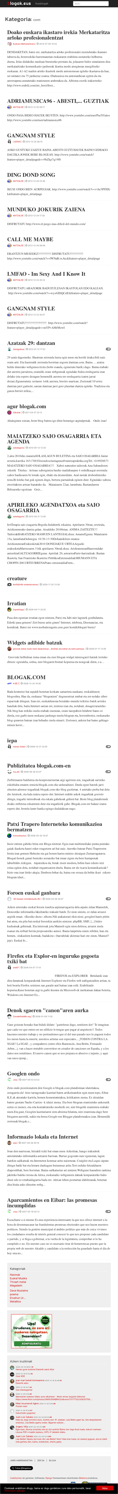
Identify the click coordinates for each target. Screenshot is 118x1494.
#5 (31, 1394)
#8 (51, 1417)
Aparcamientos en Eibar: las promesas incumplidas (52, 1202)
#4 (31, 1387)
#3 (61, 1380)
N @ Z (16, 683)
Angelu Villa (22, 1426)
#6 (54, 1403)
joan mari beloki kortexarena (30, 1380)
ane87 (16, 967)
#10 (49, 1436)
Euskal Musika (18, 1278)
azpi (15, 1143)
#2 (32, 1373)
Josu (15, 1079)
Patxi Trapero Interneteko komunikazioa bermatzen (54, 826)
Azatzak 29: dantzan (31, 343)
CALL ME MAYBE (30, 239)
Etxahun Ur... (18, 1297)
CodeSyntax (16, 1478)
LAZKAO (17, 141)
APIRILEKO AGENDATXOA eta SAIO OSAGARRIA (53, 507)
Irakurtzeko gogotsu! (25, 1413)
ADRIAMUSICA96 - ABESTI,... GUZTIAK (58, 101)
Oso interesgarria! (24, 1390)
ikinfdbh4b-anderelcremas (25, 584)
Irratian (16, 603)
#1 (32, 1367)
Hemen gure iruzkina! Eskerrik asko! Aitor (35, 1369)
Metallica (15, 1301)
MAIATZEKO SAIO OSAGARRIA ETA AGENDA (54, 438)
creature (17, 578)
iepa (12, 740)
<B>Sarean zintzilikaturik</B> (27, 899)
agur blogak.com (26, 406)
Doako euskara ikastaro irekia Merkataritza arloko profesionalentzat (58, 34)
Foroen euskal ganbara (33, 893)
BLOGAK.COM (26, 677)
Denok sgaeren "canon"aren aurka (47, 1010)
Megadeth (16, 1285)
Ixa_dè (16, 772)
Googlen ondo (23, 1073)
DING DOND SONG (31, 175)
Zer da (40, 1460)
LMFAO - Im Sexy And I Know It (46, 274)
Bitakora (83, 1478)
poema (14, 1294)
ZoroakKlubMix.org (22, 1016)
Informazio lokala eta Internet (42, 1136)
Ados (105, 1488)
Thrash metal (18, 1281)
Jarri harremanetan (21, 1460)
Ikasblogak (41, 3)
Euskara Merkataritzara (24, 44)
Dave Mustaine (19, 1290)
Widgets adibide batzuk (34, 642)
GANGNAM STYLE (31, 135)
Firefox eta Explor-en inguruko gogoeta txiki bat (53, 958)
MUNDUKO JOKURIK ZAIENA (46, 209)
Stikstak (17, 412)
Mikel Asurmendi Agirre (27, 1403)
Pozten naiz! (21, 1406)
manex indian (19, 746)
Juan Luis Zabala (24, 1417)
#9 (44, 1427)
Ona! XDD (20, 1376)
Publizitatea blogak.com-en (39, 765)
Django (48, 1478)
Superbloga (18, 609)
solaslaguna (18, 447)
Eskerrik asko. (22, 1383)
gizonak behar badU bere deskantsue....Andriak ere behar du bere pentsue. (48, 649)
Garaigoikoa (18, 349)
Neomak (15, 1274)
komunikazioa (19, 835)
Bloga (52, 1460)
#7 (31, 1410)
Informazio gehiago (14, 1490)
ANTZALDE (18, 107)
